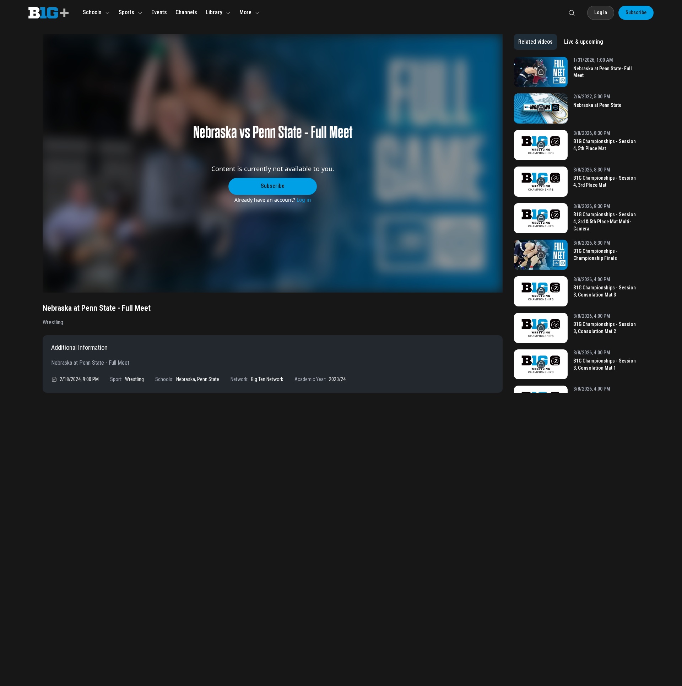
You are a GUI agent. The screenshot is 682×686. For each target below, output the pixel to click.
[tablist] (560, 42)
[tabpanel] (576, 225)
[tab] (535, 42)
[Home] (48, 12)
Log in (304, 199)
